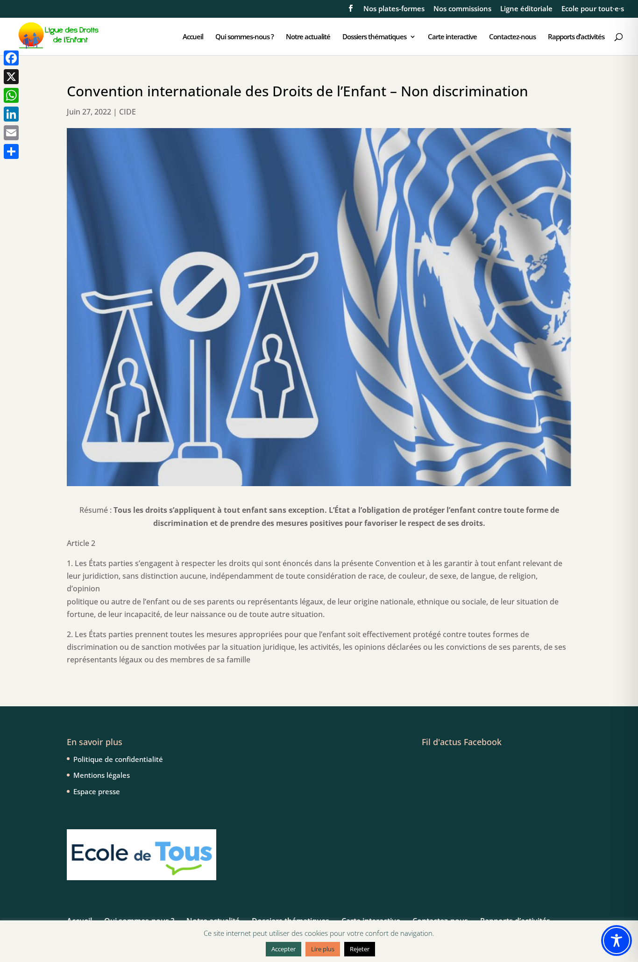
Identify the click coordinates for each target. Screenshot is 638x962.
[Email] (11, 132)
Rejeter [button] (359, 949)
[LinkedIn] (11, 114)
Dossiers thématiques (374, 37)
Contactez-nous (512, 37)
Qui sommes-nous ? (244, 37)
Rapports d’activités (576, 37)
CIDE (127, 112)
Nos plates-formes (394, 9)
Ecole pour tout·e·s (592, 9)
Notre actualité (308, 37)
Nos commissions (462, 9)
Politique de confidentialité (118, 759)
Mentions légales (101, 775)
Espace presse (96, 791)
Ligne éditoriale (526, 9)
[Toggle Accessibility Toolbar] (616, 940)
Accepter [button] (283, 949)
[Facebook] (11, 58)
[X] (11, 76)
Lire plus (322, 949)
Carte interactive (452, 37)
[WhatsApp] (11, 95)
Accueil (193, 37)
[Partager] (11, 151)
